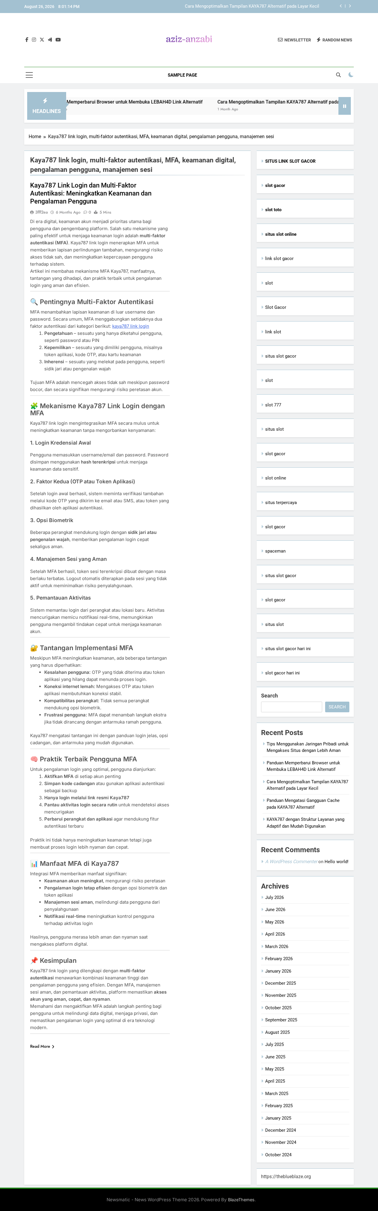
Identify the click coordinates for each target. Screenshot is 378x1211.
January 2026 (278, 971)
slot (269, 283)
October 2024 (278, 1154)
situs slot (274, 429)
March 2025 (276, 1093)
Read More (40, 1046)
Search (269, 695)
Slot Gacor (275, 307)
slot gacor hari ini (282, 673)
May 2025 (274, 1069)
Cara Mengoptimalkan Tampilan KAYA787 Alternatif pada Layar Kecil (252, 6)
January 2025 (278, 1118)
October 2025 (278, 1007)
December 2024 (280, 1130)
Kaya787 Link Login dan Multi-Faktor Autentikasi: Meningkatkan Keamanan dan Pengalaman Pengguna (90, 193)
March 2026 (276, 946)
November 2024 (280, 1142)
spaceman (275, 551)
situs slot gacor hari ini (288, 648)
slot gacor (275, 453)
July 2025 (274, 1044)
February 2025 (279, 1105)
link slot (273, 332)
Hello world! (336, 861)
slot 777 (273, 405)
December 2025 (280, 983)
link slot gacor (279, 258)
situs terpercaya (281, 502)
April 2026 (275, 934)
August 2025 (277, 1032)
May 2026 (274, 922)
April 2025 (275, 1081)
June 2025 (275, 1057)
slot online (275, 478)
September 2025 (281, 1020)
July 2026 (274, 897)
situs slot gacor (280, 356)
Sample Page (182, 75)
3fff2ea (41, 212)
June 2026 (275, 909)
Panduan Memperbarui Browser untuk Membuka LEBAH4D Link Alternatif (103, 102)
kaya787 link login (130, 326)
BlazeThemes (241, 1199)
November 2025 (280, 995)
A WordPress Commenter (291, 861)
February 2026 (279, 958)
